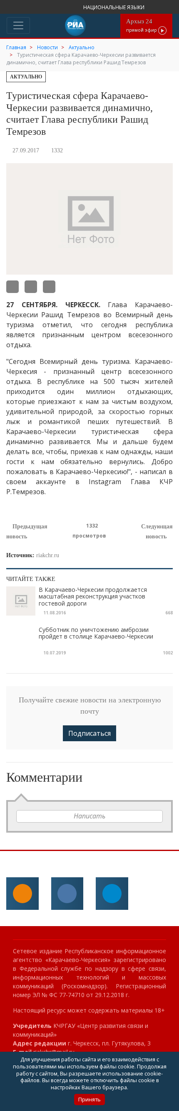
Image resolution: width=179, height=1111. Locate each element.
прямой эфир (142, 25)
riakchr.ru (47, 555)
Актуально (26, 77)
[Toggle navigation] (18, 25)
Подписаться (89, 733)
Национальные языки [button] (114, 7)
